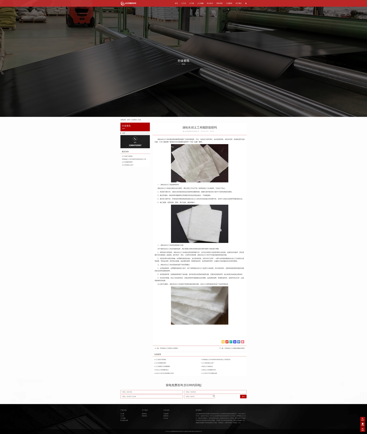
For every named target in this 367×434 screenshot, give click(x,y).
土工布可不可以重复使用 (209, 373)
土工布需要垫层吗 (160, 363)
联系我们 (144, 413)
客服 (363, 425)
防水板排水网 (124, 420)
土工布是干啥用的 (160, 359)
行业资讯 (134, 120)
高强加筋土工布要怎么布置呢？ (169, 348)
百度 (234, 341)
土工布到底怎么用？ (208, 363)
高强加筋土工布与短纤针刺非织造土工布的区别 (216, 359)
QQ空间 (223, 341)
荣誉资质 (219, 3)
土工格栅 (200, 3)
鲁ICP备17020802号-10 (195, 431)
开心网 (242, 341)
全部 (123, 133)
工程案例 (229, 3)
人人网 (238, 341)
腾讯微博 (230, 341)
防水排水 (210, 3)
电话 (363, 420)
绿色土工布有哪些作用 (209, 370)
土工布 (183, 3)
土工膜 (191, 3)
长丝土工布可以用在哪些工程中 (164, 373)
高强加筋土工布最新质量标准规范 (235, 348)
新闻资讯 (165, 416)
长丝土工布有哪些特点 (162, 370)
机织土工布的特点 (207, 366)
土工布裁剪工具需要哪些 (162, 366)
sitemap (165, 418)
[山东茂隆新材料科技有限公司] (128, 3)
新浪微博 (227, 341)
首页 (176, 3)
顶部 (363, 430)
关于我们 (239, 3)
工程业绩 (165, 413)
